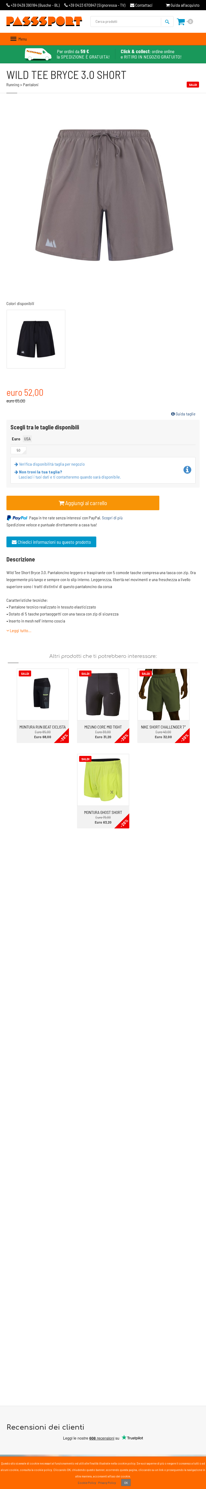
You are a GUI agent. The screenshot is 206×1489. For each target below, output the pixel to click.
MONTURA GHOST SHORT (103, 812)
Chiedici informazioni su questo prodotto (54, 542)
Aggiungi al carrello (85, 502)
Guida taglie (185, 413)
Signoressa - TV (97, 5)
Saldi (25, 673)
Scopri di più (112, 517)
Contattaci (143, 5)
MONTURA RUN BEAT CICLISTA (43, 726)
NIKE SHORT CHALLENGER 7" (163, 726)
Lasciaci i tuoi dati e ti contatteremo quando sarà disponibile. (70, 474)
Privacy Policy (107, 1482)
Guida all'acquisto (185, 5)
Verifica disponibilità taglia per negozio (51, 463)
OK (126, 1482)
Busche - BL (35, 5)
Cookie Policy (87, 1482)
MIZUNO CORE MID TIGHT (103, 726)
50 (18, 450)
